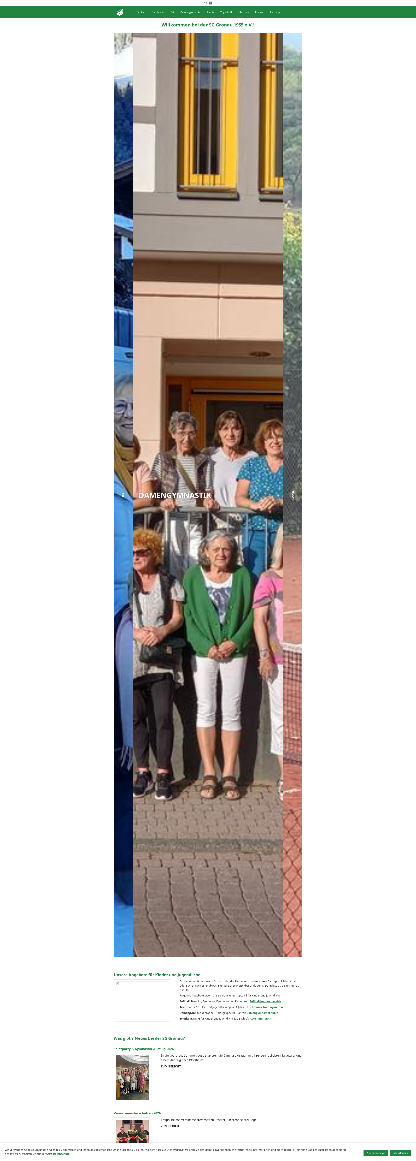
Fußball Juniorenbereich (265, 1001)
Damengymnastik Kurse (262, 1013)
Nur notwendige (376, 1153)
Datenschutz (61, 1154)
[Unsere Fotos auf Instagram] (210, 3)
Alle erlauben (400, 1153)
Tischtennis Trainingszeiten (265, 1007)
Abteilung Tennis (261, 1018)
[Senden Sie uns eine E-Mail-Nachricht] (205, 3)
